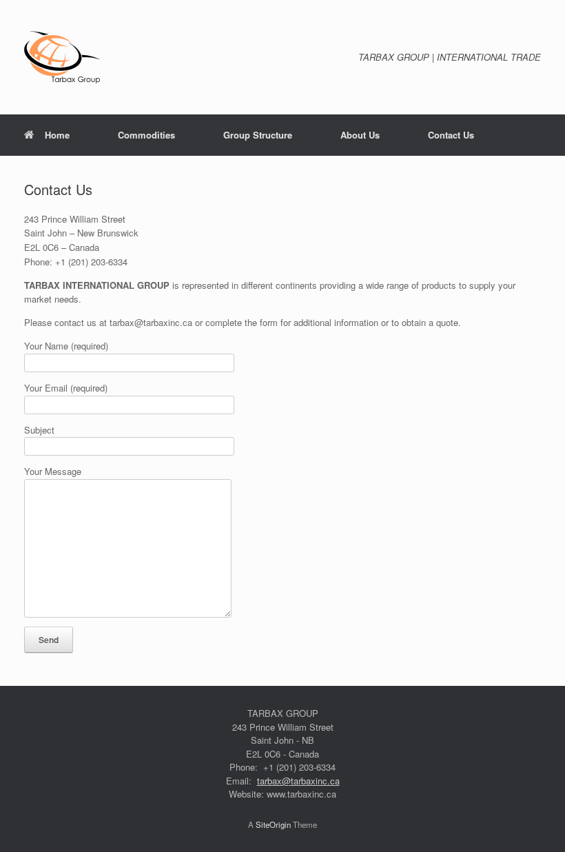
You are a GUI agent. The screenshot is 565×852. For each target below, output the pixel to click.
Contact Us (451, 134)
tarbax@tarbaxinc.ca (298, 780)
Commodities (146, 134)
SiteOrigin (273, 824)
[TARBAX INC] (62, 57)
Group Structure (257, 134)
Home (57, 134)
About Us (360, 134)
